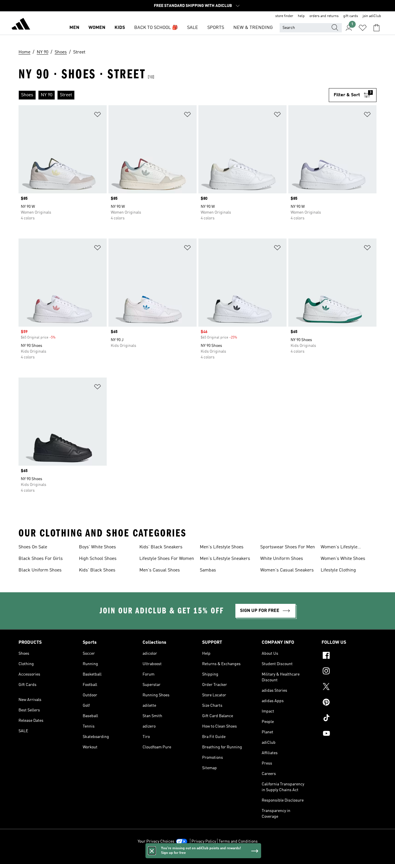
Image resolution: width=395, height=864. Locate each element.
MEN (74, 27)
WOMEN (96, 27)
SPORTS (215, 27)
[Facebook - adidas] (349, 656)
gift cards (350, 16)
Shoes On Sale (33, 547)
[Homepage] (21, 25)
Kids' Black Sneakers (160, 547)
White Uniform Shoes (281, 558)
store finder (284, 16)
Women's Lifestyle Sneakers (339, 548)
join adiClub (372, 16)
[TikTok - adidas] (349, 718)
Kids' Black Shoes (97, 570)
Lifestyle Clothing (338, 570)
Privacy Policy (203, 841)
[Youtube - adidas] (349, 734)
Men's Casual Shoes (159, 570)
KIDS (120, 27)
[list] (174, 95)
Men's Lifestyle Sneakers (225, 558)
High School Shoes (98, 558)
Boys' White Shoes (97, 547)
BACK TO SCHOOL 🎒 (156, 27)
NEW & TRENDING (253, 27)
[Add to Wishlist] (97, 115)
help (301, 16)
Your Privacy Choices (156, 841)
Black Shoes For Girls (41, 558)
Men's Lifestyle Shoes (221, 547)
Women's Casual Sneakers (287, 570)
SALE (192, 27)
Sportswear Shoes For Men (287, 547)
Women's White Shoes (343, 558)
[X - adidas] (349, 687)
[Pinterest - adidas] (349, 703)
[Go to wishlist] (363, 28)
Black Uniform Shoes (40, 570)
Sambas (208, 570)
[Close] (151, 850)
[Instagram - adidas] (349, 672)
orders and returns (324, 16)
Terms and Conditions (238, 841)
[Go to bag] (376, 28)
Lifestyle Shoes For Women (166, 558)
